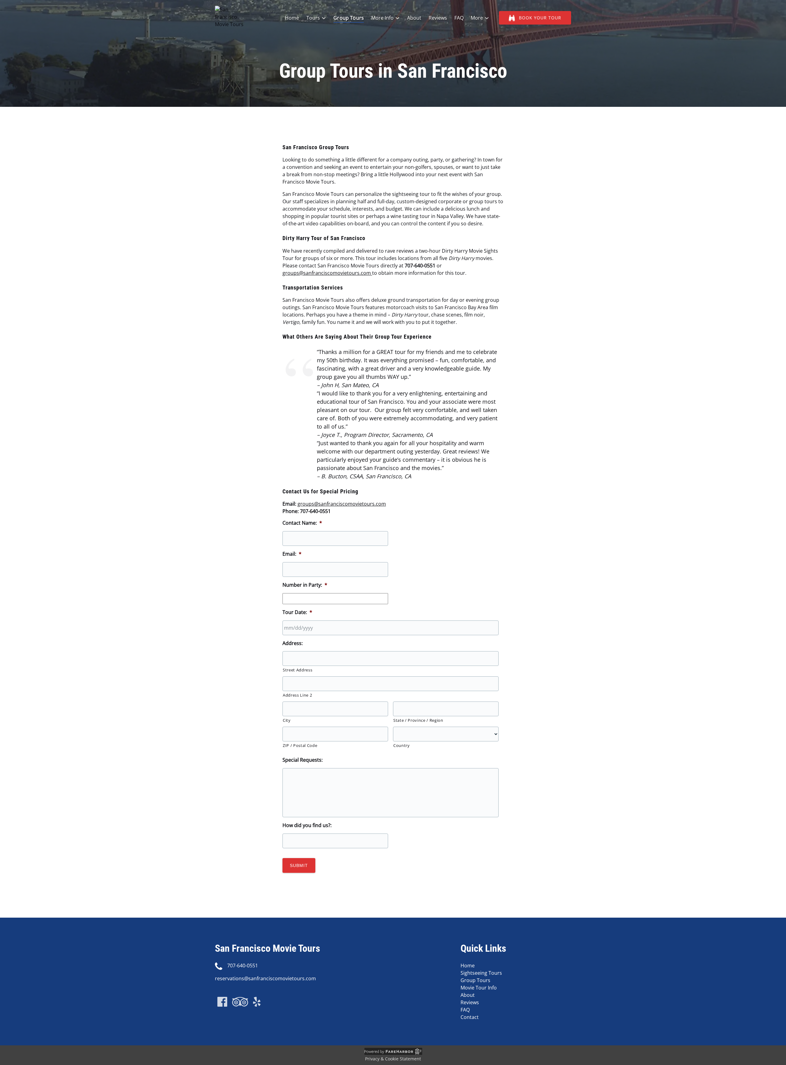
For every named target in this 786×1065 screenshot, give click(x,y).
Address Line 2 (297, 695)
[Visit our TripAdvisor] (240, 1002)
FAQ (459, 17)
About (414, 17)
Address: (292, 643)
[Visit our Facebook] (222, 1002)
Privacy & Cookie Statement (393, 1059)
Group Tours (348, 17)
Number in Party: (304, 585)
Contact (470, 1017)
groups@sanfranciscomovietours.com (326, 273)
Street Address (297, 670)
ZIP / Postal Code (300, 745)
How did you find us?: (307, 825)
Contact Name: (302, 523)
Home (292, 17)
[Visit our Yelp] (257, 1002)
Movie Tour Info (479, 987)
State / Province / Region (418, 720)
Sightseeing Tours (481, 973)
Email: (292, 554)
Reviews (438, 17)
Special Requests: (302, 760)
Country (401, 745)
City (287, 720)
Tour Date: (297, 612)
